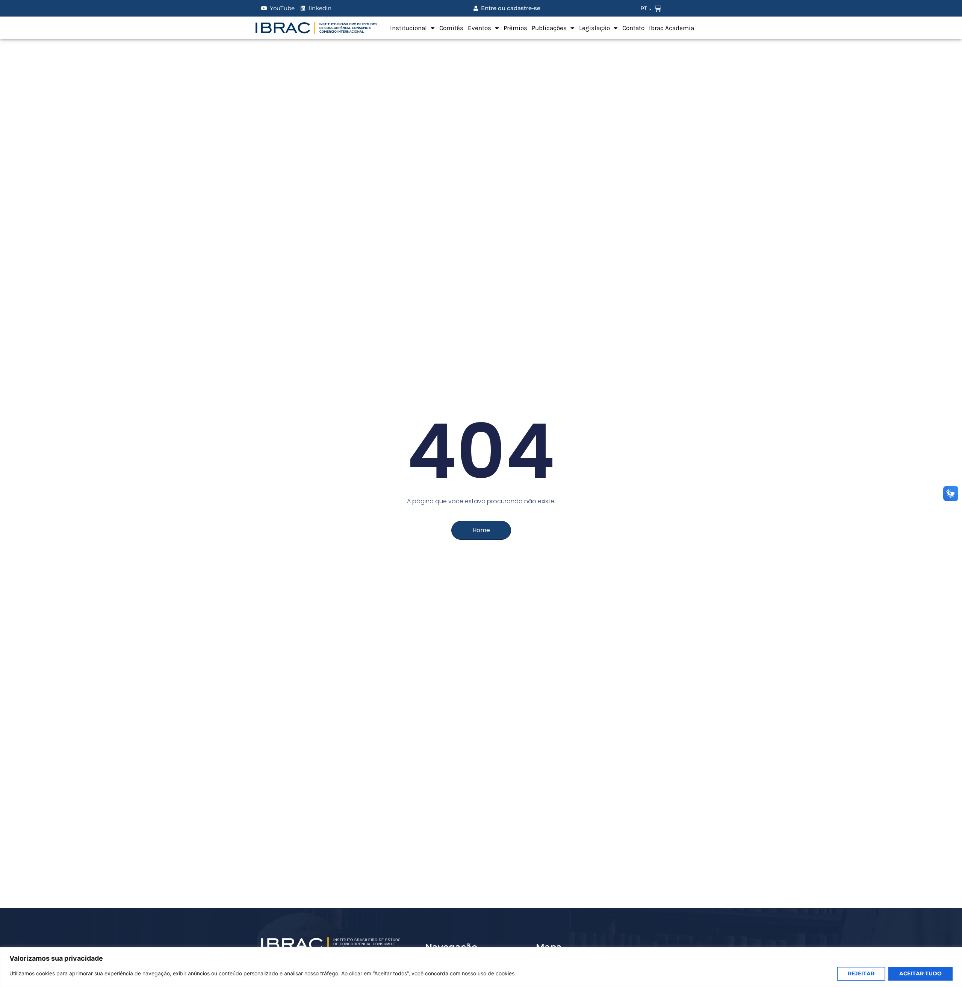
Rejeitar (861, 973)
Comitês (451, 28)
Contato (633, 28)
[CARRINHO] (657, 8)
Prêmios (515, 28)
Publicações (549, 28)
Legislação (594, 28)
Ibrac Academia (671, 28)
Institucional (408, 28)
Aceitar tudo (920, 973)
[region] (481, 967)
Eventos (479, 28)
